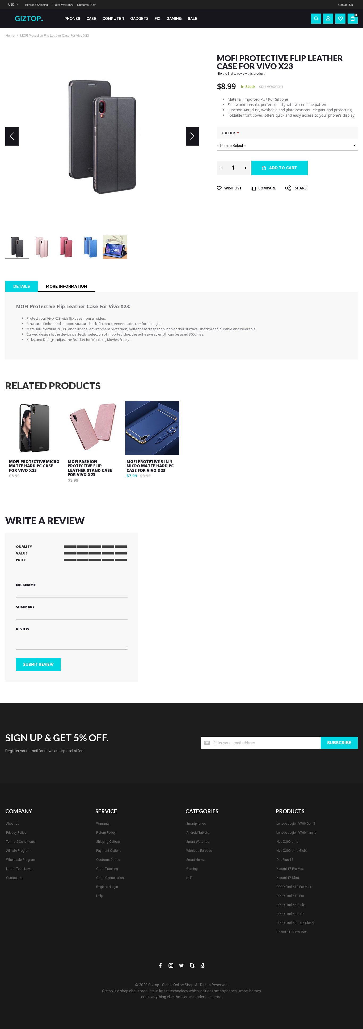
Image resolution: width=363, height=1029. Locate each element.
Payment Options (108, 851)
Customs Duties (108, 860)
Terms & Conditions (20, 842)
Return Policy (106, 833)
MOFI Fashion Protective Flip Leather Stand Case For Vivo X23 (90, 468)
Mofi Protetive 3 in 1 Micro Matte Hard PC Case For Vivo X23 (150, 466)
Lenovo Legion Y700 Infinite (296, 833)
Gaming (192, 869)
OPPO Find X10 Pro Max (293, 887)
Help (99, 896)
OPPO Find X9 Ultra (290, 914)
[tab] (21, 286)
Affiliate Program (18, 851)
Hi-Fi (189, 878)
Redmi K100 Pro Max (291, 932)
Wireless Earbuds (199, 851)
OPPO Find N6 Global (291, 905)
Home (10, 35)
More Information (66, 286)
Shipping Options (108, 842)
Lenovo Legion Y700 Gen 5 (295, 823)
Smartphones (196, 823)
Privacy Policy (16, 833)
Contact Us (345, 4)
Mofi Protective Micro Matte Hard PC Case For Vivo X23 (34, 466)
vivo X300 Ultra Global (292, 851)
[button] (13, 4)
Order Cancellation (110, 878)
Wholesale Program (20, 860)
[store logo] (31, 18)
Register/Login (107, 887)
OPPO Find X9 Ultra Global (295, 923)
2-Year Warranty (62, 4)
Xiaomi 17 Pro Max (290, 869)
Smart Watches (197, 842)
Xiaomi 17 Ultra (287, 878)
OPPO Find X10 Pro (290, 896)
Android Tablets (197, 833)
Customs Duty (86, 4)
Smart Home (195, 860)
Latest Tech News (19, 869)
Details (21, 286)
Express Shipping (36, 4)
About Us (12, 823)
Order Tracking (107, 869)
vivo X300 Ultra (287, 842)
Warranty (102, 823)
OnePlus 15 (284, 860)
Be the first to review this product (241, 73)
